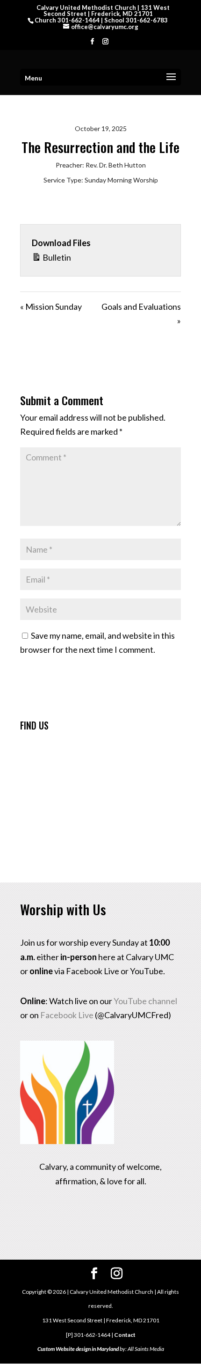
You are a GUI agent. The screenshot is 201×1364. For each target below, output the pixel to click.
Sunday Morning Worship (121, 180)
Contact (125, 1334)
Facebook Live (66, 1015)
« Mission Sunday (51, 306)
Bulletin (56, 257)
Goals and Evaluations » (141, 313)
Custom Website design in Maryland (78, 1348)
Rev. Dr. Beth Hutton (116, 165)
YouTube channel (145, 1001)
